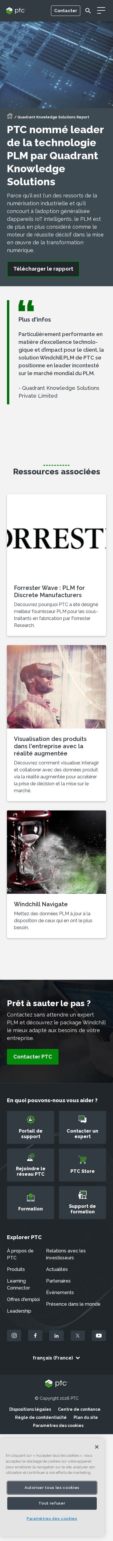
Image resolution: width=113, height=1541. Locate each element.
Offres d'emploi (23, 1299)
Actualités (57, 1269)
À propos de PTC (20, 1254)
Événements (60, 1292)
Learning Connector (18, 1284)
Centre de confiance (79, 1409)
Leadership (19, 1311)
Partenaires (58, 1281)
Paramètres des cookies (58, 1425)
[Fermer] (96, 1447)
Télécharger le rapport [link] (43, 269)
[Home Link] (9, 117)
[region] (52, 1487)
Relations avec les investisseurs (66, 1254)
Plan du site (86, 1417)
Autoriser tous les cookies (52, 1487)
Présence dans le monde (73, 1304)
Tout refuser (52, 1503)
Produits (16, 1269)
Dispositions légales (30, 1409)
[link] (33, 1057)
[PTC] (56, 1384)
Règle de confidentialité (41, 1417)
